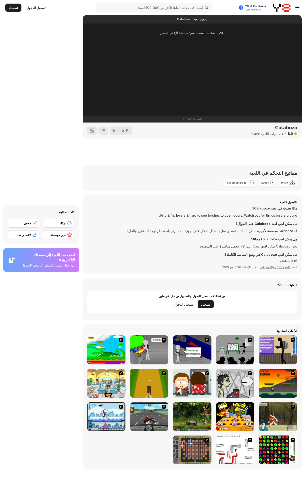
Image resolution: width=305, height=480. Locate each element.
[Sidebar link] (297, 7)
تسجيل (13, 8)
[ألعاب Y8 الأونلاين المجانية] (281, 8)
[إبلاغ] (103, 131)
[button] (288, 260)
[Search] (207, 8)
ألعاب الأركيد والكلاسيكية (275, 267)
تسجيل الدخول (36, 8)
